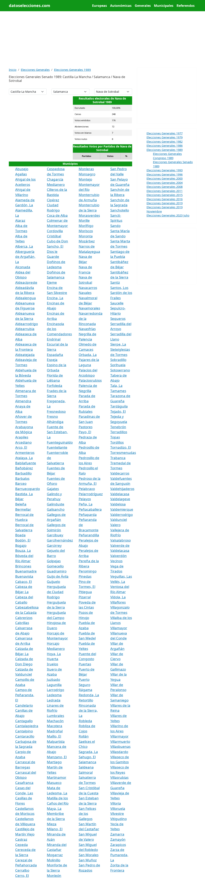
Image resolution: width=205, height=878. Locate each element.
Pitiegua (85, 591)
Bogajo (20, 545)
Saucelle (117, 303)
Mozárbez (87, 241)
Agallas (21, 174)
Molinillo (53, 860)
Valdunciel (118, 519)
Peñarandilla (89, 535)
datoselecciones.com (29, 5)
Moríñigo (86, 225)
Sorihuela (118, 365)
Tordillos (117, 442)
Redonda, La (89, 695)
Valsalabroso (120, 540)
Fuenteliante (57, 447)
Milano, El (54, 829)
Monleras (86, 169)
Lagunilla (54, 684)
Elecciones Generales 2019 (165, 203)
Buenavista (24, 576)
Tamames (118, 390)
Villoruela (117, 808)
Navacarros (88, 287)
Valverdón (118, 555)
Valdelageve (120, 499)
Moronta (86, 236)
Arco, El (21, 447)
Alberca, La (24, 246)
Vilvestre (117, 813)
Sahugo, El (87, 757)
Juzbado (53, 679)
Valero (115, 524)
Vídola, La (118, 597)
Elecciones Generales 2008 (165, 187)
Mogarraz (55, 855)
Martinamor (56, 777)
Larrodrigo (55, 689)
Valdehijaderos (122, 488)
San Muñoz (88, 860)
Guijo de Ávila (57, 576)
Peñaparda (88, 514)
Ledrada (53, 700)
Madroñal (55, 731)
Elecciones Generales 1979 (165, 137)
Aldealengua (25, 298)
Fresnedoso (56, 411)
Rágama (85, 689)
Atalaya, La (24, 457)
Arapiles (21, 437)
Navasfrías (87, 328)
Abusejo (21, 169)
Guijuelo (53, 581)
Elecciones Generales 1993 (165, 170)
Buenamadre (26, 571)
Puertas (85, 664)
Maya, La (54, 808)
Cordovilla (55, 231)
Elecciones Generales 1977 (165, 133)
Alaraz (20, 220)
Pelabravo (87, 488)
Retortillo (86, 700)
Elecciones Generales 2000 (165, 178)
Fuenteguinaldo (60, 442)
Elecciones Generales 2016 (165, 199)
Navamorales (89, 308)
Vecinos (116, 561)
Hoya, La (54, 653)
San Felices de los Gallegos (87, 813)
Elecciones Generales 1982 (165, 141)
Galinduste (55, 504)
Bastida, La (24, 494)
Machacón (55, 720)
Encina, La (55, 298)
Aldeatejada (25, 354)
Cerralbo (22, 870)
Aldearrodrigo (26, 323)
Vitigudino (118, 818)
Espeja (52, 359)
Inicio (12, 70)
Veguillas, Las (121, 576)
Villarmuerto (120, 741)
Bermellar (23, 509)
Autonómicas (121, 5)
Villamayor (118, 628)
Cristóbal (54, 236)
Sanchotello (119, 210)
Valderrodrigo (121, 514)
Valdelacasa (119, 494)
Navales (85, 292)
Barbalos (22, 478)
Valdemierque (121, 509)
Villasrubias (119, 777)
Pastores (85, 427)
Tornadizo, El (120, 447)
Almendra (23, 401)
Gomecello (55, 566)
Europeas (99, 5)
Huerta (52, 658)
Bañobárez (24, 468)
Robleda (85, 720)
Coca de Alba (57, 215)
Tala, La (116, 385)
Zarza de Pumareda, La (119, 854)
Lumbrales (55, 715)
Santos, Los (119, 287)
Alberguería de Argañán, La (25, 256)
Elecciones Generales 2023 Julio (168, 215)
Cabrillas (22, 622)
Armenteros (24, 452)
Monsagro (87, 174)
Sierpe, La (118, 344)
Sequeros (118, 318)
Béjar (19, 499)
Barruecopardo (27, 488)
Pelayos (85, 499)
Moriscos (86, 231)
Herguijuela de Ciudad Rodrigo (56, 591)
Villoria (115, 803)
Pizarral (85, 597)
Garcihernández (60, 540)
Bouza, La (23, 550)
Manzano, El (57, 757)
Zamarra (117, 834)
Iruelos (52, 664)
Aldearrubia (24, 328)
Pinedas (85, 576)
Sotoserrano (120, 370)
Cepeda (21, 844)
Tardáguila (119, 406)
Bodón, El (22, 540)
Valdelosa (118, 504)
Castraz (21, 839)
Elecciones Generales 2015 (165, 195)
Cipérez (53, 200)
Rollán (84, 736)
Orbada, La (88, 354)
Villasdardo (119, 751)
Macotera (54, 726)
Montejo (85, 179)
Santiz (115, 282)
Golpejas (54, 561)
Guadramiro (56, 571)
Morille (84, 220)
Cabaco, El (23, 581)
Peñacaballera (90, 509)
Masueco (54, 782)
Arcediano (23, 442)
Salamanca (87, 762)
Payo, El (85, 432)
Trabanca (118, 457)
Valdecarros (119, 473)
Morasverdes (89, 215)
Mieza (51, 824)
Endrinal (53, 339)
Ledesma (54, 695)
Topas (115, 437)
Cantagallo (24, 720)
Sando (115, 225)
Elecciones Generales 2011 (165, 191)
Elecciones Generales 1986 (165, 145)
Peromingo (87, 571)
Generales (143, 5)
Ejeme (52, 282)
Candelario (24, 705)
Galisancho (55, 509)
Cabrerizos (23, 617)
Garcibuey (55, 535)
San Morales (88, 855)
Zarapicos (118, 844)
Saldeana (86, 767)
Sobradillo (118, 359)
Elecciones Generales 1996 (165, 174)
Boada (20, 535)
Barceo (20, 483)
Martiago (54, 762)
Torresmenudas (123, 452)
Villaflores (118, 602)
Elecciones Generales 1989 (72, 70)
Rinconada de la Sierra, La (88, 710)
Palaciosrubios (90, 380)
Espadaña (55, 354)
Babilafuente (25, 463)
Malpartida (56, 741)
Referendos (186, 5)
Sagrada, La (88, 751)
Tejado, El (118, 411)
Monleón (54, 875)
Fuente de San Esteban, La (57, 432)
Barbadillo (23, 473)
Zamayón (118, 839)
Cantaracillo (24, 736)
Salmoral (86, 772)
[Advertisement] (102, 39)
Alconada (22, 267)
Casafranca (24, 782)
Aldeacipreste (26, 282)
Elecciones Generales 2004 (165, 183)
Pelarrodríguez (91, 494)
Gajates (53, 488)
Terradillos (118, 432)
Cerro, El (22, 875)
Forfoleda (54, 385)
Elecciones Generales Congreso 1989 (167, 156)
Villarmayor (119, 736)
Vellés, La (117, 581)
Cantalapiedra (26, 726)
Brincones (23, 566)
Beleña (20, 504)
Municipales (163, 5)
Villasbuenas (120, 746)
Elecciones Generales (35, 70)
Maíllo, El (54, 736)
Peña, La (85, 504)
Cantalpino (24, 731)
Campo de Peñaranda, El (24, 694)
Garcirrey (54, 545)
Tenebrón (118, 427)
